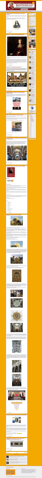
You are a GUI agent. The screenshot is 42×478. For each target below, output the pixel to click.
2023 (30, 128)
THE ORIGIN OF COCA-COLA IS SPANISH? (33, 62)
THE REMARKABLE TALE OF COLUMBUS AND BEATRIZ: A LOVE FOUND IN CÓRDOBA (32, 84)
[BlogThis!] (9, 32)
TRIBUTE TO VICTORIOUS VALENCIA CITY (14, 67)
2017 (30, 133)
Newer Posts (7, 452)
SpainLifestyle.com (8, 198)
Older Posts (25, 452)
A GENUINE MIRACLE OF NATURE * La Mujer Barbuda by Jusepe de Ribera (33, 78)
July (30, 122)
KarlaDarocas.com (13, 198)
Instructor (12, 11)
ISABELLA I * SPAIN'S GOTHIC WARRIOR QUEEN (15, 34)
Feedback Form (27, 11)
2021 (30, 130)
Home (16, 452)
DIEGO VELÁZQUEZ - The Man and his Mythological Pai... (32, 121)
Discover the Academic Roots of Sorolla (33, 100)
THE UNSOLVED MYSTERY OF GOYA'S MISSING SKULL (33, 68)
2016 (30, 134)
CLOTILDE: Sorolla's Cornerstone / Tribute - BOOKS (15, 166)
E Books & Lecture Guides (16, 11)
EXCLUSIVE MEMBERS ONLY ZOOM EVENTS (33, 52)
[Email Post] (7, 32)
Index (7, 11)
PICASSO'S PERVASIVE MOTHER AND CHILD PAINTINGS (33, 73)
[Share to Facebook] (10, 32)
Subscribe (9, 11)
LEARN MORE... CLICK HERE (9, 88)
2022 (30, 129)
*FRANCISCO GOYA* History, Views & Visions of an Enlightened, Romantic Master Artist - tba (15, 439)
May (30, 123)
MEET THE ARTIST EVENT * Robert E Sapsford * (14, 114)
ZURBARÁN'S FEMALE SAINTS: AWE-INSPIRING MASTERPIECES (33, 95)
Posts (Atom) (18, 454)
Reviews (23, 11)
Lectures (21, 11)
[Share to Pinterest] (11, 32)
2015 (30, 135)
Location (30, 11)
